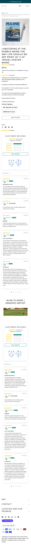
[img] (6, 179)
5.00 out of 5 (19, 139)
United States (8, 525)
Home (3, 13)
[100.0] (11, 162)
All (6, 13)
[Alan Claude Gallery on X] (16, 517)
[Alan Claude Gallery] (22, 6)
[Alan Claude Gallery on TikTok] (12, 517)
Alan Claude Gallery (11, 536)
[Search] (5, 6)
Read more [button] (7, 449)
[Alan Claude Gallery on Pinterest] (9, 517)
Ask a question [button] (15, 154)
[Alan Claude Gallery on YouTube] (19, 517)
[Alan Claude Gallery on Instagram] (6, 517)
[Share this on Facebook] (5, 127)
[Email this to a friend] (12, 127)
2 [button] (13, 292)
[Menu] (2, 6)
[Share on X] (3, 127)
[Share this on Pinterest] (8, 127)
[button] (5, 64)
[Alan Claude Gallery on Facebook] (3, 517)
